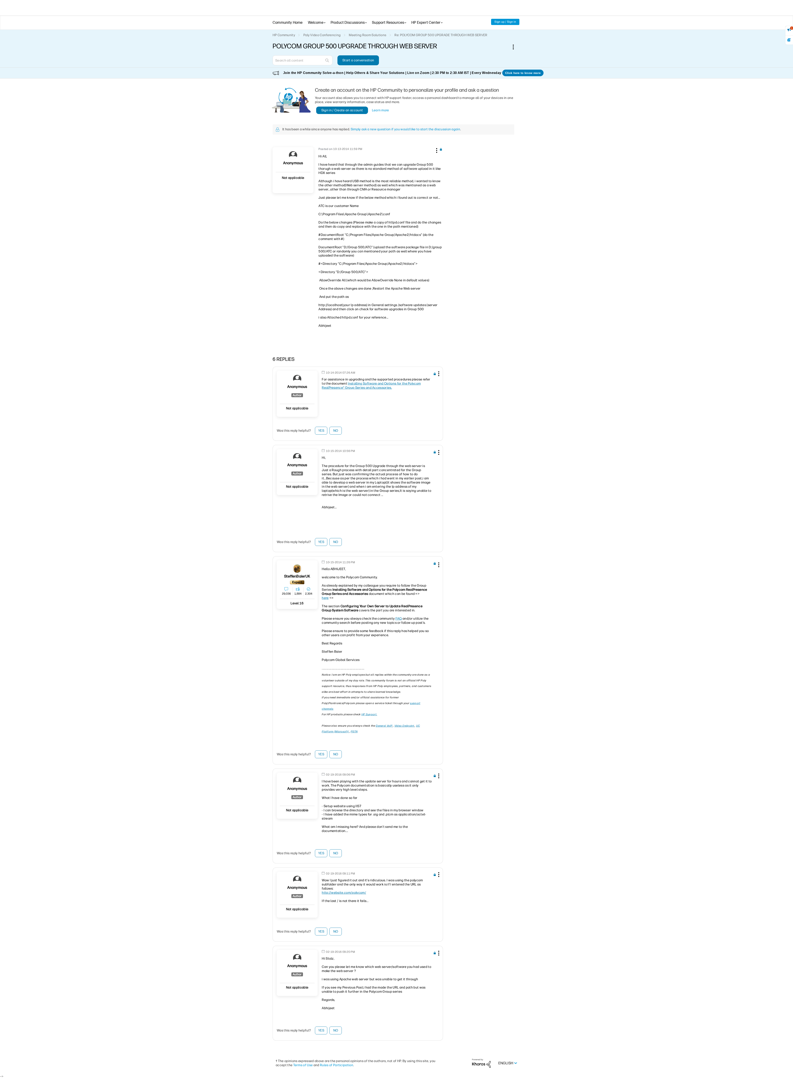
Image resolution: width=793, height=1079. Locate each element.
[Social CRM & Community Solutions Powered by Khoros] (481, 1063)
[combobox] (302, 60)
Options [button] (515, 47)
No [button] (335, 431)
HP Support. (369, 714)
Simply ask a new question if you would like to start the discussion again (405, 129)
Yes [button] (321, 431)
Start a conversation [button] (358, 60)
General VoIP (384, 725)
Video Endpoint (404, 725)
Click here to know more (523, 73)
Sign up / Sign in (505, 22)
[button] (436, 149)
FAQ (398, 618)
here (325, 598)
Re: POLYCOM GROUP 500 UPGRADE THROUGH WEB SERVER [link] (440, 35)
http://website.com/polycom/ (344, 893)
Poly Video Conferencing (322, 35)
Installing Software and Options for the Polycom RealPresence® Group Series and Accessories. (371, 385)
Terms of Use (303, 1065)
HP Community (284, 35)
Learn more (380, 110)
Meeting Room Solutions (367, 35)
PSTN (354, 731)
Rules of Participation (336, 1065)
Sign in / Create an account (342, 110)
